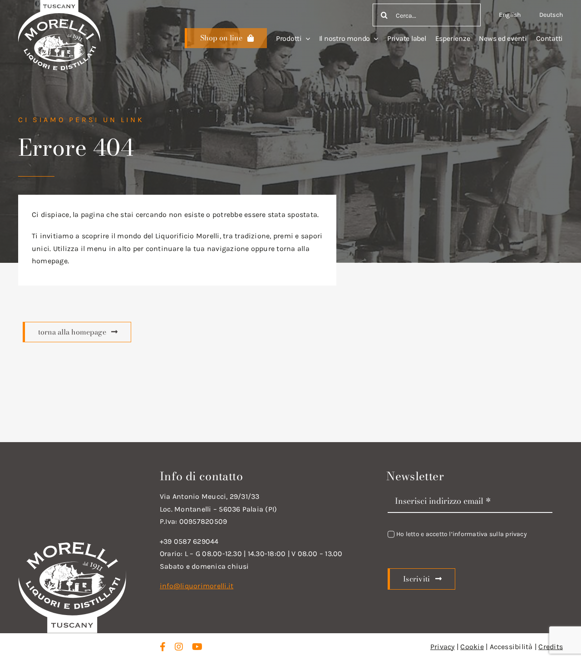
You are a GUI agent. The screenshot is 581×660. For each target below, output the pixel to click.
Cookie (471, 646)
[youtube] (197, 646)
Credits (550, 646)
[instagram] (179, 646)
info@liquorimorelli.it (196, 585)
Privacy (442, 646)
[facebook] (163, 646)
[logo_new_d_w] (72, 544)
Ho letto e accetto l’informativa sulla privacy (461, 534)
